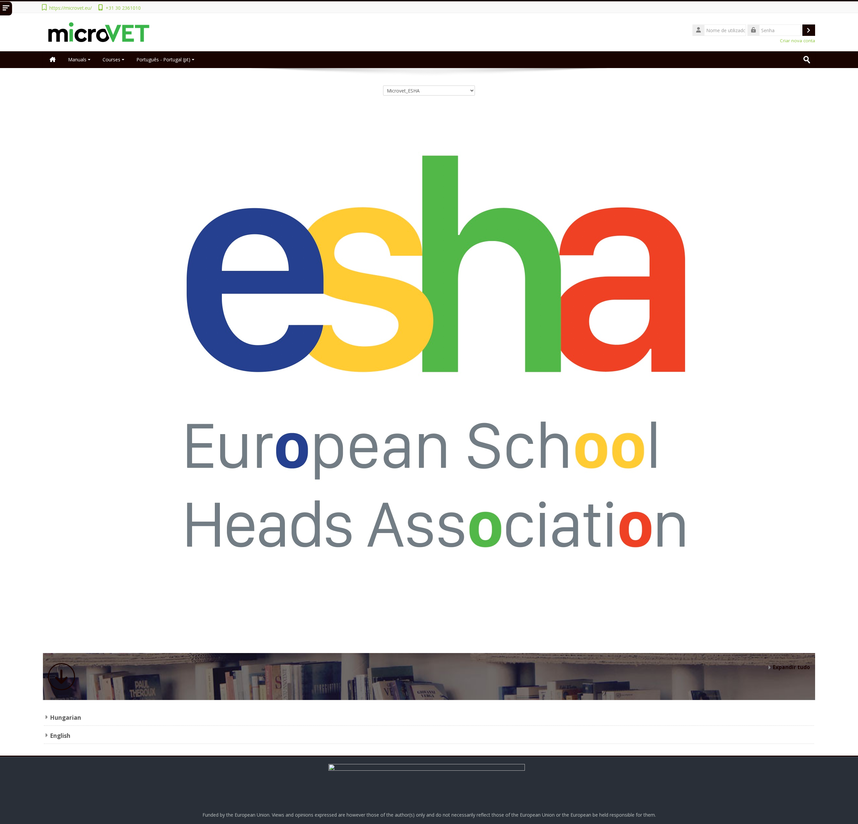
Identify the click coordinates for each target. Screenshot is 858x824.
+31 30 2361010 (123, 8)
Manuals (77, 59)
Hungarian (65, 717)
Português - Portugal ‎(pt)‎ (163, 59)
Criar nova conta (797, 41)
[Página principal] (100, 31)
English (60, 736)
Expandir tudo (791, 667)
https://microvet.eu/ (70, 8)
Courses (111, 59)
